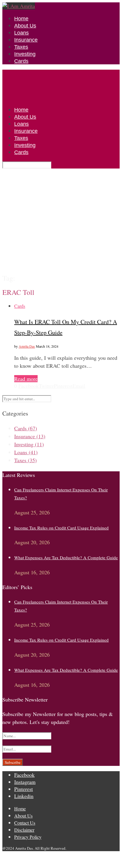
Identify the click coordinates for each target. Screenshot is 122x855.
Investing (25, 54)
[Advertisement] (61, 220)
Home (21, 19)
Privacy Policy (27, 837)
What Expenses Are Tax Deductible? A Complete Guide (66, 557)
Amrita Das (27, 346)
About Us (25, 26)
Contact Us (24, 823)
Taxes (21, 47)
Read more (26, 378)
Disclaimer (24, 830)
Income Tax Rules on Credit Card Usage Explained (61, 528)
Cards (21, 61)
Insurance (26, 40)
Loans (21, 33)
